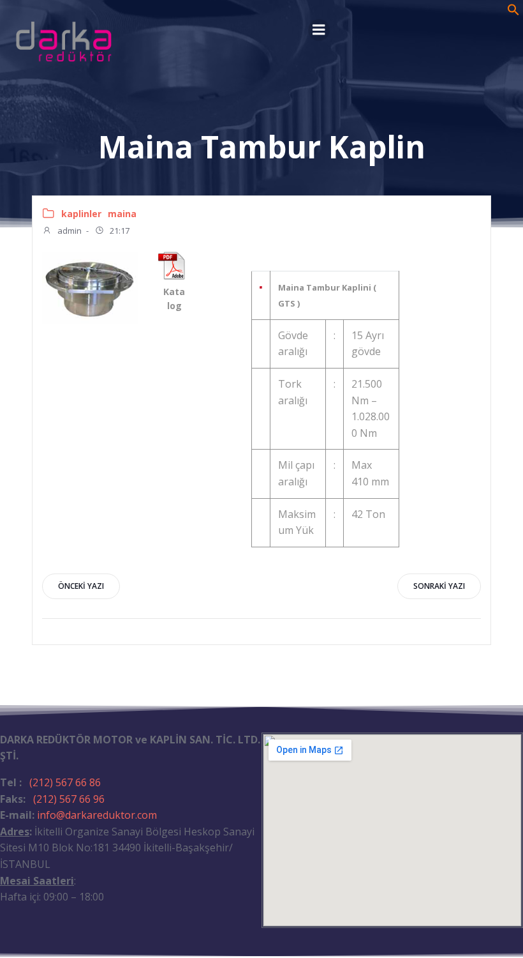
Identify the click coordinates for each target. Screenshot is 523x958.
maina (122, 214)
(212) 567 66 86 (65, 782)
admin (68, 230)
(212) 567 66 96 (69, 799)
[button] (513, 12)
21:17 (118, 230)
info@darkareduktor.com (97, 815)
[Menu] (319, 30)
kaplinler (81, 214)
